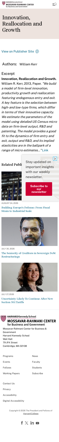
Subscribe (37, 373)
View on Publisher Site (17, 51)
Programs (8, 356)
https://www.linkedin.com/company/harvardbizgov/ (32, 423)
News (35, 356)
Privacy (7, 389)
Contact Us (9, 383)
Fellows (7, 367)
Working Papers (11, 373)
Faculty (36, 361)
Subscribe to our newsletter (39, 189)
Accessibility (10, 395)
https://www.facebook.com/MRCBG (22, 423)
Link (45, 150)
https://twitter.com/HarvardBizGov (27, 423)
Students (37, 367)
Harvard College (30, 413)
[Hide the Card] (55, 159)
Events (6, 361)
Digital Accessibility (13, 400)
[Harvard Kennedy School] (19, 4)
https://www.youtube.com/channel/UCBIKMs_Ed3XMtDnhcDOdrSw (38, 423)
